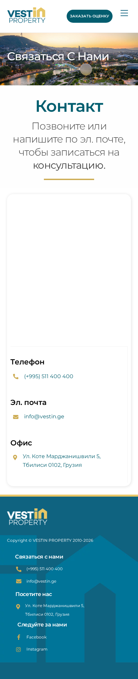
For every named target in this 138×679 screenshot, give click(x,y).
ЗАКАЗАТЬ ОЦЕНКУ (89, 16)
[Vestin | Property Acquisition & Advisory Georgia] (33, 16)
